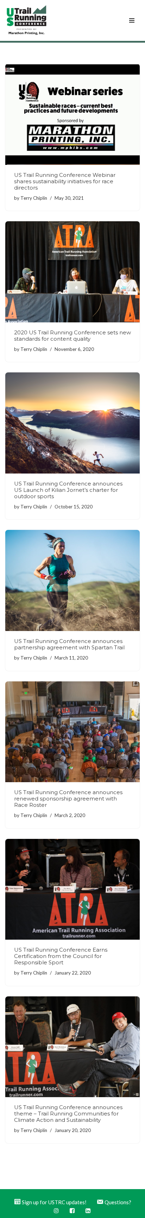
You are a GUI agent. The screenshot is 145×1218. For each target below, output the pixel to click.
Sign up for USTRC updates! (54, 1202)
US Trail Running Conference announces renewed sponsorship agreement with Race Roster (68, 798)
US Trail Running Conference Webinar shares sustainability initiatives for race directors (64, 181)
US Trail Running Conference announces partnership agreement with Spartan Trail (69, 644)
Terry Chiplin (33, 198)
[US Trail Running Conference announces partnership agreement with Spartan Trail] (72, 580)
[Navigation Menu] (132, 20)
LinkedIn (89, 1210)
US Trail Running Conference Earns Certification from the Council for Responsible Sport (60, 956)
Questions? (118, 1202)
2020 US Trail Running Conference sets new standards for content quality (72, 335)
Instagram (57, 1210)
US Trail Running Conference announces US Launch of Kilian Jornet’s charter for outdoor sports (68, 490)
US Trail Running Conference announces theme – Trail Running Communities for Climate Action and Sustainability (68, 1113)
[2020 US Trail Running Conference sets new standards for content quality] (72, 271)
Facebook (73, 1210)
